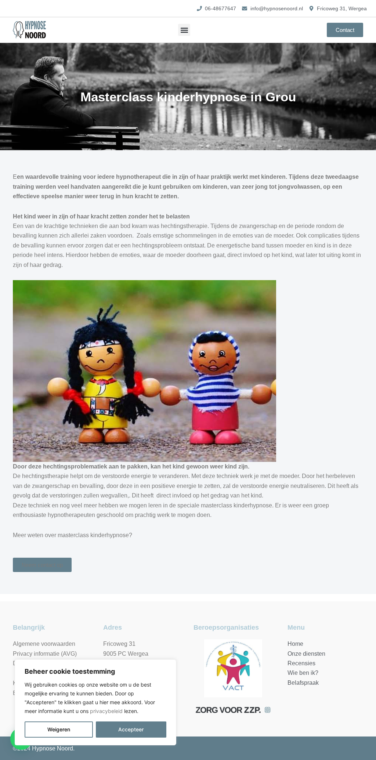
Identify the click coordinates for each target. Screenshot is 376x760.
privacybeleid (106, 711)
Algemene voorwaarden (44, 644)
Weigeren (58, 729)
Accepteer (131, 729)
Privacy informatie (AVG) (45, 654)
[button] (184, 30)
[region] (95, 702)
